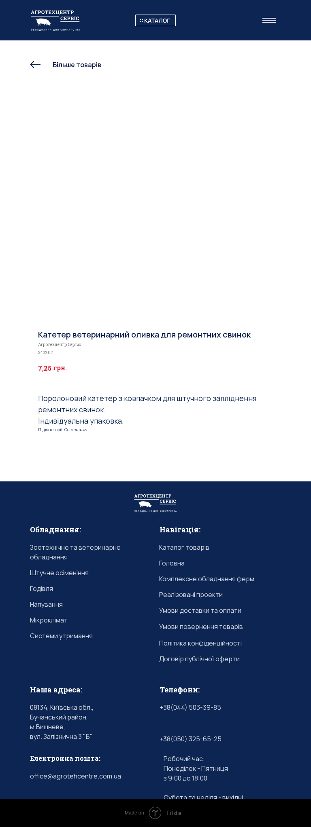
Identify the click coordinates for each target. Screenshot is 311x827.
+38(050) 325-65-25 (191, 738)
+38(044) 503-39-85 (190, 707)
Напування (46, 604)
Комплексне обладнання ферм (206, 578)
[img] (155, 20)
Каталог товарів (184, 547)
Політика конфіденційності (200, 643)
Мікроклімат (49, 620)
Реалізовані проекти (191, 594)
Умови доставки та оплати (200, 610)
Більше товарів (77, 64)
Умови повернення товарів (201, 626)
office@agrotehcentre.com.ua (75, 776)
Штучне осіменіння (59, 572)
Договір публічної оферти (199, 658)
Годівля (41, 588)
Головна (172, 563)
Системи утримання (61, 635)
